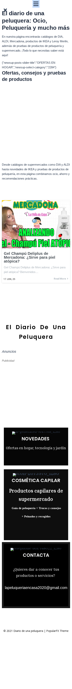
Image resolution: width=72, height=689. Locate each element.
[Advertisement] (36, 123)
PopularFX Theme (57, 631)
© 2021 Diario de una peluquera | (24, 631)
